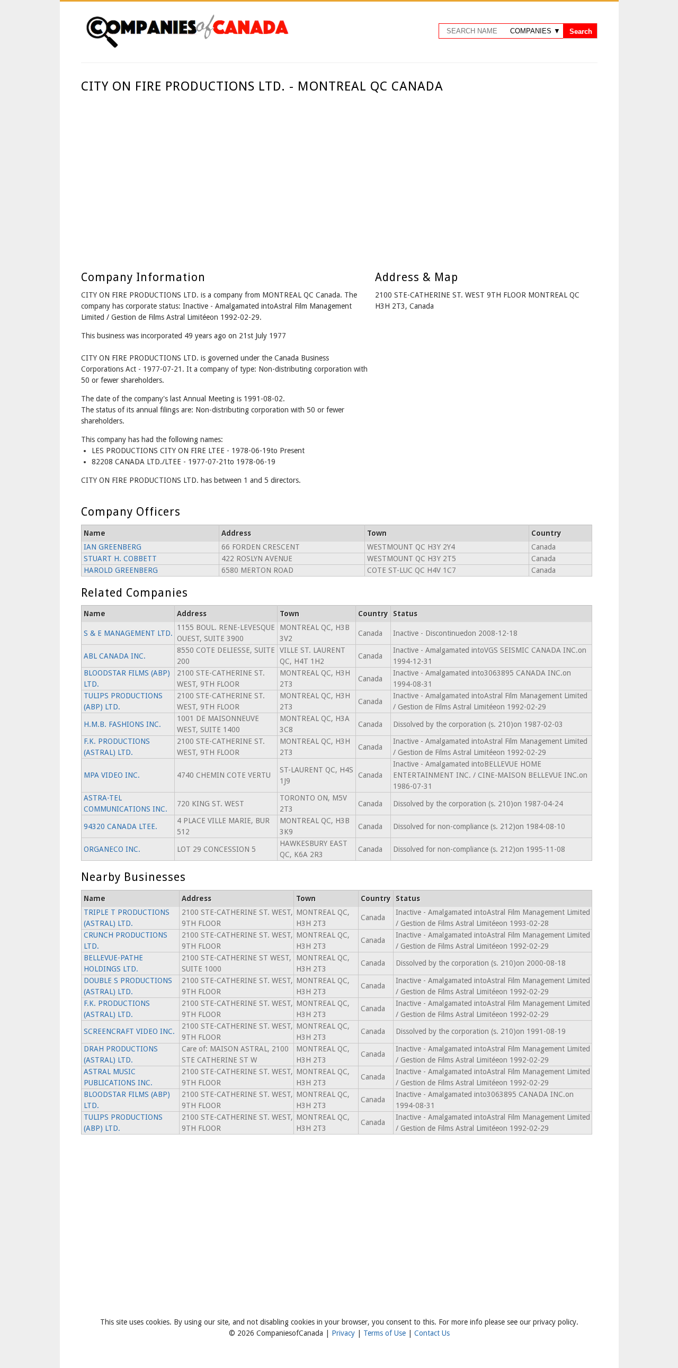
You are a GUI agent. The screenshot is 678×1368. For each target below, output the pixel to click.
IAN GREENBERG (112, 547)
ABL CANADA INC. (115, 656)
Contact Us (432, 1333)
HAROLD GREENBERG (121, 570)
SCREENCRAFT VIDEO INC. (129, 1031)
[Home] (187, 46)
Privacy (344, 1333)
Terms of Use (385, 1333)
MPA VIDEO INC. (112, 775)
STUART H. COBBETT (120, 558)
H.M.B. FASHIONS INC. (122, 724)
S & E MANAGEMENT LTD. (128, 633)
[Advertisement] (336, 174)
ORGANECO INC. (112, 849)
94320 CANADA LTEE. (120, 826)
